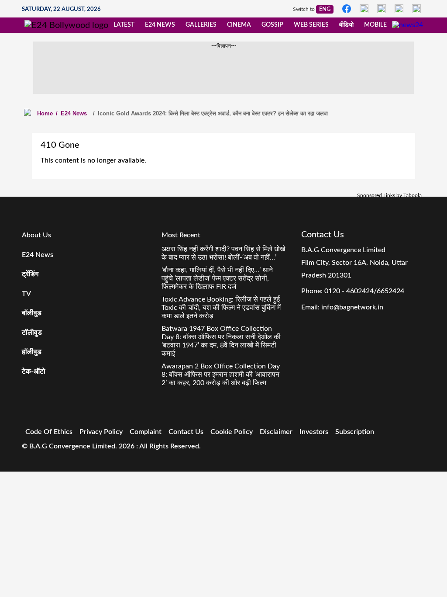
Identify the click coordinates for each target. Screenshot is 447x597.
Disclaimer (276, 431)
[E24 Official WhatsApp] (399, 8)
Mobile (375, 25)
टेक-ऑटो (33, 371)
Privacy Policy (101, 431)
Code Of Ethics (48, 431)
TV (26, 293)
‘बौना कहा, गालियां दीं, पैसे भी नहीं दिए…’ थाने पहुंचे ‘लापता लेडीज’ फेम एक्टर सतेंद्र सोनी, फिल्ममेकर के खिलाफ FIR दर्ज (217, 278)
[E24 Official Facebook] (346, 8)
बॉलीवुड (31, 312)
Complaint (146, 431)
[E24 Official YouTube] (416, 8)
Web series (311, 25)
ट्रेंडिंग (30, 274)
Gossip (272, 25)
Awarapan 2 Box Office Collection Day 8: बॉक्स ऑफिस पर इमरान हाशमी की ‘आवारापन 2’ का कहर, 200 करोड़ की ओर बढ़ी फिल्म (221, 374)
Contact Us (185, 431)
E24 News (160, 25)
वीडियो (346, 25)
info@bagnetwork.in (352, 307)
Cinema (239, 25)
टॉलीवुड (32, 332)
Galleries (201, 25)
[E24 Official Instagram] (364, 8)
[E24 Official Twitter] (381, 8)
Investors (313, 431)
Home (45, 113)
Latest (123, 25)
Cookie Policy (231, 431)
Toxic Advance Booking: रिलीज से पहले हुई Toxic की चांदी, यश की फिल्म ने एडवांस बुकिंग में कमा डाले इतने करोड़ (221, 307)
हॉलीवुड (31, 351)
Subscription (354, 431)
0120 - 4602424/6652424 (364, 291)
